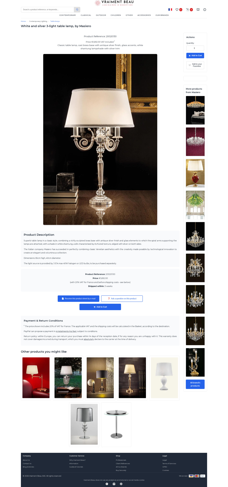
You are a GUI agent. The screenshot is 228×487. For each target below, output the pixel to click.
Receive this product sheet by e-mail (78, 299)
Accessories (144, 15)
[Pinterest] (121, 484)
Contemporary (67, 15)
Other (129, 15)
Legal (164, 460)
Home (23, 21)
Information (73, 463)
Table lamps (55, 21)
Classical (86, 15)
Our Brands (162, 15)
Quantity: (190, 43)
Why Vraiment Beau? (77, 460)
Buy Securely (121, 470)
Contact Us (27, 463)
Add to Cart (102, 307)
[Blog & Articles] (198, 9)
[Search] (77, 9)
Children (116, 15)
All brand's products (195, 384)
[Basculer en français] (170, 9)
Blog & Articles (28, 467)
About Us (26, 460)
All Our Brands (121, 467)
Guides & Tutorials (76, 467)
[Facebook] (107, 484)
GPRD (164, 467)
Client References (123, 463)
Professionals (121, 460)
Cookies (165, 470)
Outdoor (101, 15)
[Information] (204, 9)
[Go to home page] (114, 3)
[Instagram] (114, 484)
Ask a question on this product (122, 299)
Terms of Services (169, 463)
